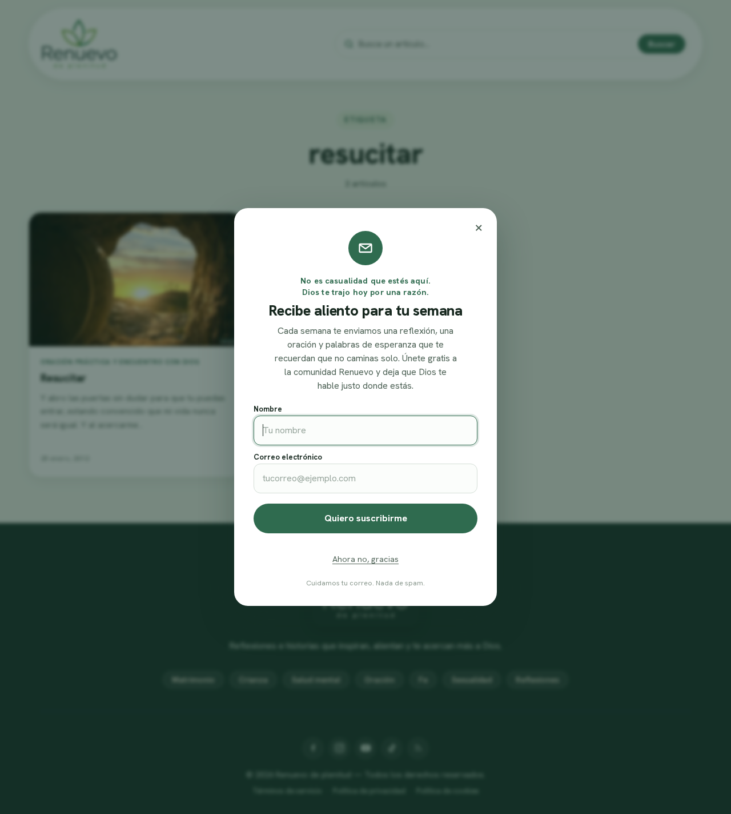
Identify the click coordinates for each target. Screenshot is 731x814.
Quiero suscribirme (365, 518)
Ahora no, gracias (365, 559)
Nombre (268, 409)
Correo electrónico (288, 457)
